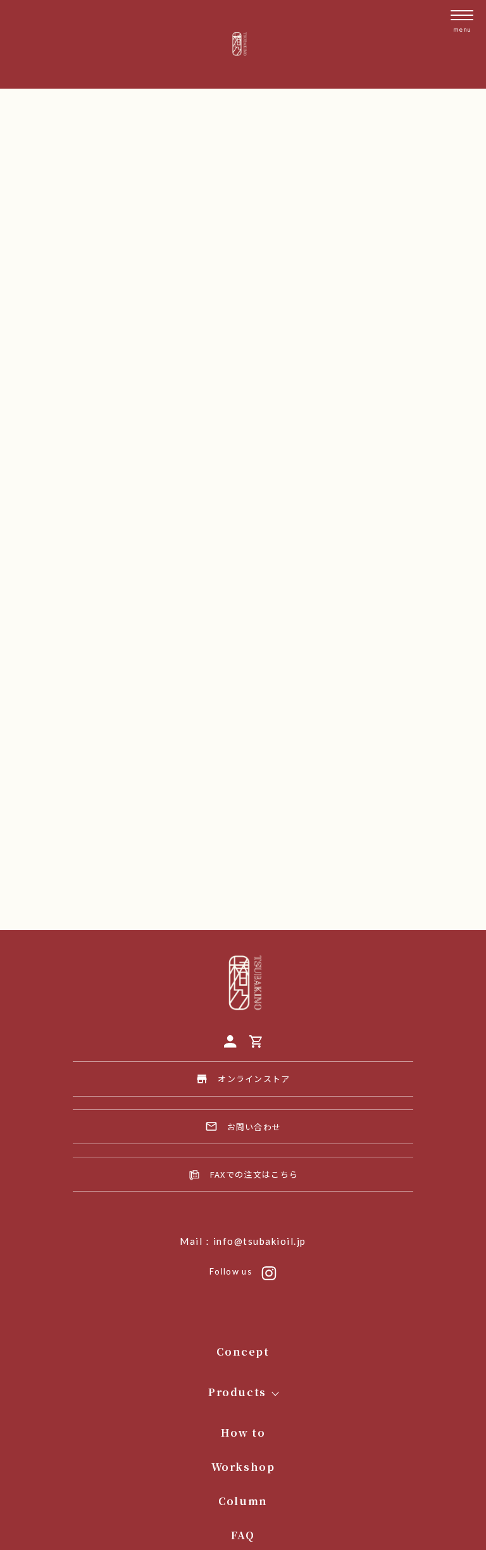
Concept (242, 1351)
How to (243, 1432)
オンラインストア (254, 1079)
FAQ (243, 1535)
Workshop (243, 1466)
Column (243, 1501)
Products (237, 1392)
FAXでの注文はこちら (254, 1174)
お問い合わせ (254, 1127)
